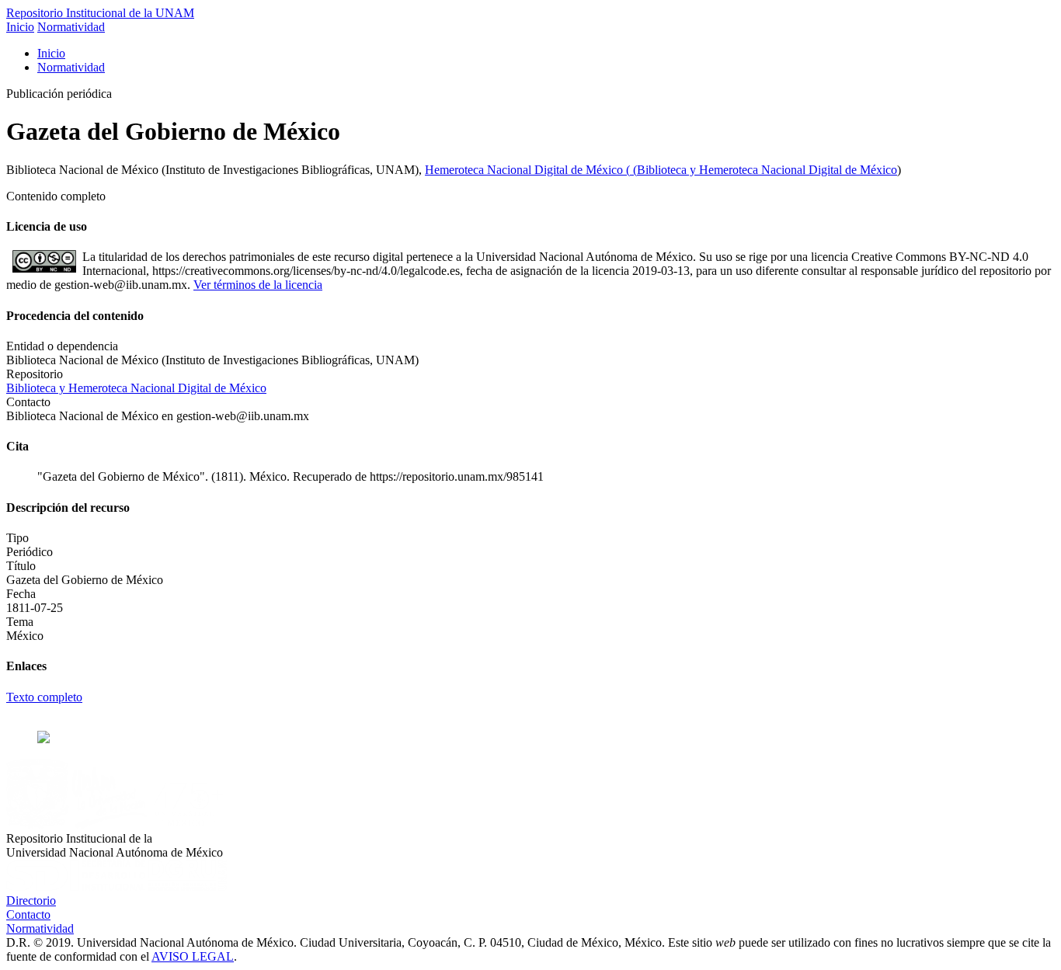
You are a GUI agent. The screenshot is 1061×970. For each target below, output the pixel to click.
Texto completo (44, 697)
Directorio (31, 900)
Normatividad (71, 26)
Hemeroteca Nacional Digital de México (525, 169)
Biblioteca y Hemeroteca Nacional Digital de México (767, 169)
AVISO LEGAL (192, 956)
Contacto (28, 914)
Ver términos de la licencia (257, 284)
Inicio (20, 26)
